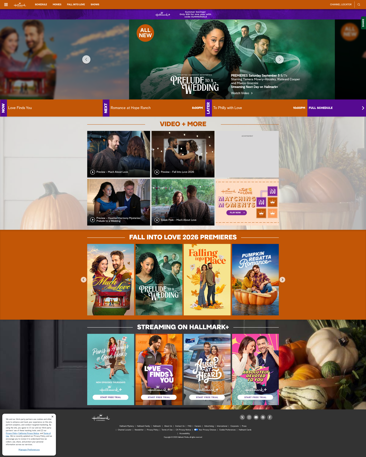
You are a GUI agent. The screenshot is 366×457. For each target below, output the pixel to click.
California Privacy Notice (28, 433)
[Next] (280, 59)
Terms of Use (167, 430)
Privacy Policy (152, 430)
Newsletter (139, 430)
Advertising (209, 426)
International (222, 426)
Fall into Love (76, 4)
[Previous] (86, 59)
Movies (57, 4)
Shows (95, 4)
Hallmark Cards (245, 430)
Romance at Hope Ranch (131, 108)
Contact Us (180, 426)
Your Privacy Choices (207, 430)
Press (244, 426)
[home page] (19, 4)
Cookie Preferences (227, 430)
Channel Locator (341, 4)
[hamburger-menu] (6, 4)
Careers (198, 426)
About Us (168, 426)
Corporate (234, 426)
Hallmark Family (143, 426)
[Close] (52, 416)
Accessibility (184, 434)
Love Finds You (20, 108)
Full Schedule (321, 108)
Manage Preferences (29, 450)
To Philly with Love (227, 108)
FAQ (189, 426)
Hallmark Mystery (127, 426)
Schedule (41, 4)
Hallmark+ (157, 426)
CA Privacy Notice (183, 430)
